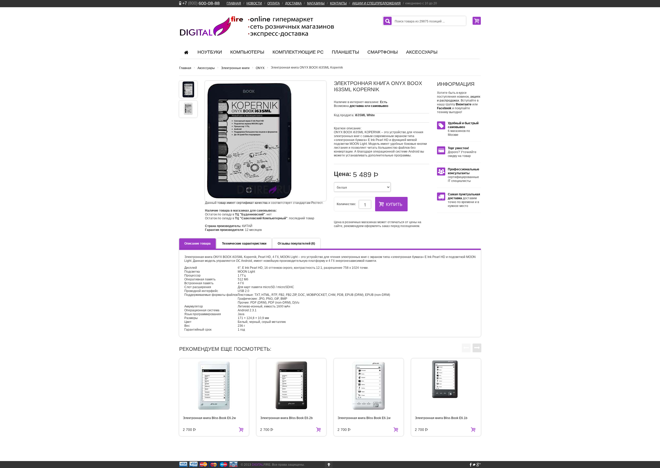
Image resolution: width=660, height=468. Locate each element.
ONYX (260, 68)
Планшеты (345, 52)
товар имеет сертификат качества (242, 203)
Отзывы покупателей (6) (296, 243)
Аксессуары (422, 52)
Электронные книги (235, 68)
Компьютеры (247, 52)
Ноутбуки (209, 52)
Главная (185, 68)
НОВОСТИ (254, 3)
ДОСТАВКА (293, 3)
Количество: (346, 204)
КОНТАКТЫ (338, 3)
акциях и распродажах (458, 98)
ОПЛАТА (273, 3)
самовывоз (379, 106)
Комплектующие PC (298, 52)
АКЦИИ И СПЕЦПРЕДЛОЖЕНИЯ (376, 3)
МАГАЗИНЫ (316, 3)
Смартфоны (382, 52)
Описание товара (197, 243)
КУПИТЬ (394, 204)
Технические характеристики (244, 243)
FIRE (261, 464)
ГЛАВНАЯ (234, 3)
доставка (357, 106)
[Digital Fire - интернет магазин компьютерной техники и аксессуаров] (256, 26)
